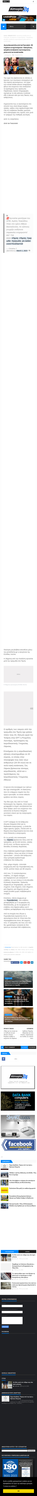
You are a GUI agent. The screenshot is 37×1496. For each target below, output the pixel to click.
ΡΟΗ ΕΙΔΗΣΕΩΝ (9, 1251)
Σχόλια (27, 1251)
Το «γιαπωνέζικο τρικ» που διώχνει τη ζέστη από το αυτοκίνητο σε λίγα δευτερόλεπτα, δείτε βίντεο (23, 1275)
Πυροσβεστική (12, 900)
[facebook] (33, 1)
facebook (32, 1047)
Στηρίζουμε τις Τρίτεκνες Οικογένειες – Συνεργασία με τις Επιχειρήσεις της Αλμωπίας (23, 1266)
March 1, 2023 (22, 251)
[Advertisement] (18, 1229)
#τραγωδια (16, 241)
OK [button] (19, 1491)
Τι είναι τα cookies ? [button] (10, 1486)
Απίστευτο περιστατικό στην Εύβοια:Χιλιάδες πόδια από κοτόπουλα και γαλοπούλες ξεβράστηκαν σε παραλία (18, 983)
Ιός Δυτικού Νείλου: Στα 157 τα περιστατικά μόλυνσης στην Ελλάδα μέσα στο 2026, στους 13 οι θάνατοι (18, 1019)
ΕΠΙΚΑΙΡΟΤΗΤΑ (12, 35)
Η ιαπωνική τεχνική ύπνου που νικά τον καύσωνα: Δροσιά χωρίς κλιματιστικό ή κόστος (24, 1284)
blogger (24, 1047)
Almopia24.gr (8, 947)
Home (5, 35)
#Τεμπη (15, 238)
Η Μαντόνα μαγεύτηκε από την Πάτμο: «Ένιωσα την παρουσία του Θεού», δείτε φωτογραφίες (17, 1001)
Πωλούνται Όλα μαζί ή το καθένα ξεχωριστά (22, 1188)
